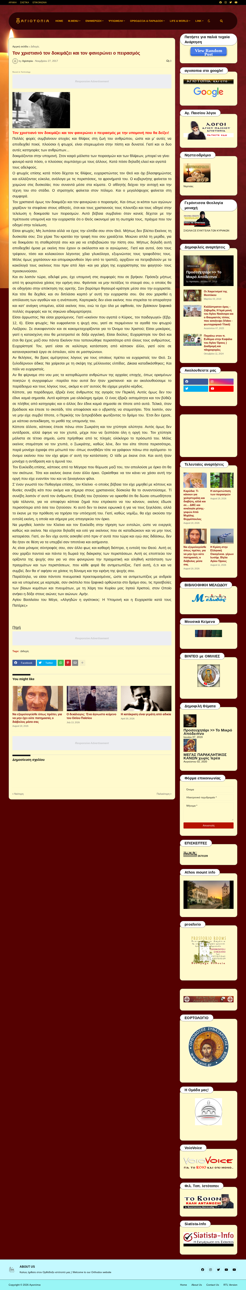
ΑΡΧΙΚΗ (13, 2)
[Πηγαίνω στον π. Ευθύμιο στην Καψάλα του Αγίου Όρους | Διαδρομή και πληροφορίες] (193, 340)
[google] (196, 396)
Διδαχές (35, 46)
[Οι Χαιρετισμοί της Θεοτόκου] (193, 295)
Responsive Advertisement (92, 81)
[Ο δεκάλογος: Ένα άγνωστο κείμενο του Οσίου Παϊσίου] (92, 698)
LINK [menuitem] (198, 20)
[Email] (75, 663)
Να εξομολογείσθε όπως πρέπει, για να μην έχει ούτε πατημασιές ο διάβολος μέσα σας (37, 718)
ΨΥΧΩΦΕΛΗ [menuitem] (116, 20)
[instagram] (226, 2)
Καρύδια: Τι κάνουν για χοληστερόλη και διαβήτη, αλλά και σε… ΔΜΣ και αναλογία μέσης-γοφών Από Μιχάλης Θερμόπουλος (195, 505)
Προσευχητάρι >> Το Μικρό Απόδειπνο (203, 274)
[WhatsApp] (61, 663)
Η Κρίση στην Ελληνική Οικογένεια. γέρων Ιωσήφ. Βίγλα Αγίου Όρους (222, 554)
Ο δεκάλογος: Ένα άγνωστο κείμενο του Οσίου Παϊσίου (91, 716)
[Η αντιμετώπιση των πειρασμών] (222, 480)
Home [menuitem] (59, 20)
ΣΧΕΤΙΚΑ (24, 2)
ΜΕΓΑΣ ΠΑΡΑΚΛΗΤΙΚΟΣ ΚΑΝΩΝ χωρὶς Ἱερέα (205, 756)
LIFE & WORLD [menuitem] (179, 20)
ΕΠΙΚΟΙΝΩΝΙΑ (40, 2)
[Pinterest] (68, 663)
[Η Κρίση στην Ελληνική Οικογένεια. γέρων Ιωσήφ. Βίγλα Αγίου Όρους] (222, 536)
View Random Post (208, 51)
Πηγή (16, 627)
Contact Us (212, 1284)
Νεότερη (19, 793)
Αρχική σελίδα (20, 46)
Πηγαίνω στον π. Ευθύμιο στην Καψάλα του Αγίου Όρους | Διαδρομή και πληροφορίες (218, 342)
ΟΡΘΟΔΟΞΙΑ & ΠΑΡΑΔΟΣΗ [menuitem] (146, 20)
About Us (196, 1284)
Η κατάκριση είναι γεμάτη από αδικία (146, 714)
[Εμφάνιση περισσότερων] (82, 663)
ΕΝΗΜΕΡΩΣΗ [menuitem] (93, 20)
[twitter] (230, 2)
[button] (209, 21)
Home (183, 1284)
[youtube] (236, 2)
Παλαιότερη (163, 793)
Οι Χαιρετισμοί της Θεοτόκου (215, 293)
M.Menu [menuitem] (73, 20)
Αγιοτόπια (35, 1284)
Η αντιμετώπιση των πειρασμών (220, 492)
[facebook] (220, 2)
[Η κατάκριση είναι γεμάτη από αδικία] (146, 698)
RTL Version (230, 1284)
